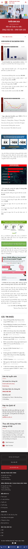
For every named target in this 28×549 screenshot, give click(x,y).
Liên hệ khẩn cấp (14, 467)
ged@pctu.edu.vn (7, 417)
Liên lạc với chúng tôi (14, 457)
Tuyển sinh (3, 502)
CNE (2, 532)
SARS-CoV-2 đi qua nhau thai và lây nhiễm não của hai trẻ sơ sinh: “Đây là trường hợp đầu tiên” (15, 332)
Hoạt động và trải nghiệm (7, 517)
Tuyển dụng (4, 505)
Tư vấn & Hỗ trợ (5, 499)
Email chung (5, 386)
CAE (2, 535)
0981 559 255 (20, 30)
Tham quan (4, 496)
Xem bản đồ (14, 462)
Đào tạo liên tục (5, 523)
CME (2, 530)
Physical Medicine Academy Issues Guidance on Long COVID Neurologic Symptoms (15, 326)
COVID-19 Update (14, 359)
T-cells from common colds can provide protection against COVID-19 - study (15, 368)
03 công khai (4, 507)
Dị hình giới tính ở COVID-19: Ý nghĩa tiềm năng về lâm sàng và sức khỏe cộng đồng (15, 354)
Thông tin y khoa (5, 520)
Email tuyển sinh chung (8, 383)
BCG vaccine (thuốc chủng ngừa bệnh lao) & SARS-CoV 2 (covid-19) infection (15, 343)
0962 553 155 (7, 30)
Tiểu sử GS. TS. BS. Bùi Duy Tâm (9, 514)
